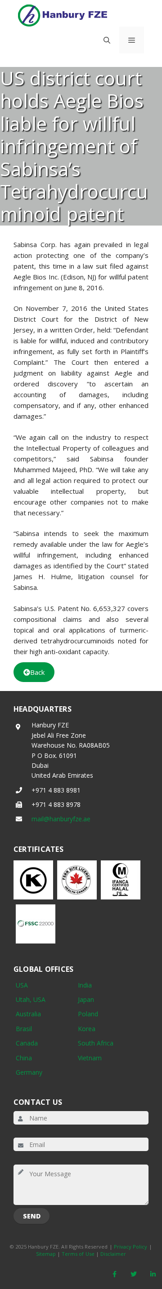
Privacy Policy (131, 1246)
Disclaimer (113, 1253)
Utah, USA (30, 999)
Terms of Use (78, 1253)
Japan (86, 999)
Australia (28, 1014)
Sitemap (46, 1253)
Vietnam (90, 1058)
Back (37, 672)
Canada (27, 1043)
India (85, 985)
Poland (88, 1014)
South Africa (95, 1043)
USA (22, 985)
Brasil (24, 1028)
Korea (86, 1028)
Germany (29, 1072)
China (24, 1058)
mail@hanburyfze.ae (61, 819)
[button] (106, 40)
